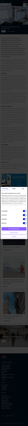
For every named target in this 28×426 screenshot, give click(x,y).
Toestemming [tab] (5, 188)
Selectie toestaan (14, 232)
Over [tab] (23, 188)
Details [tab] (14, 188)
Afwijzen (14, 236)
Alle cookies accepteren (14, 228)
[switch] (25, 215)
